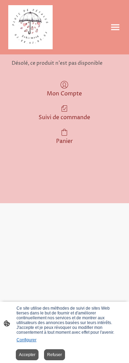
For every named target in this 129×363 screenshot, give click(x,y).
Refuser (54, 354)
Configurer (26, 340)
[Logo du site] (30, 27)
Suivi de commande (64, 117)
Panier (64, 141)
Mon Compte (64, 93)
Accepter (27, 354)
